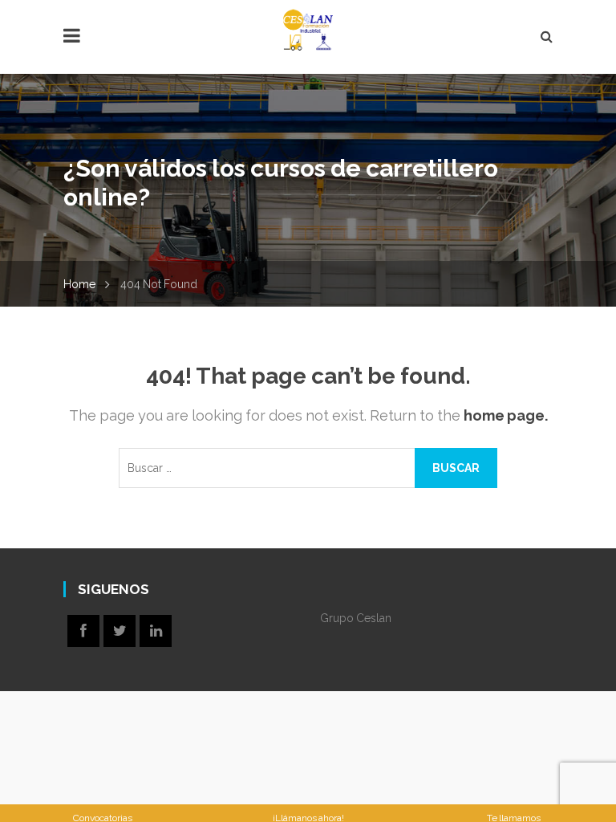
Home (79, 284)
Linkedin (156, 631)
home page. (506, 415)
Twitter (119, 631)
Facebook (83, 631)
